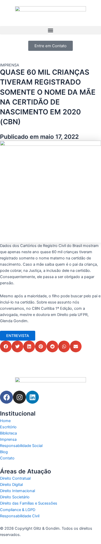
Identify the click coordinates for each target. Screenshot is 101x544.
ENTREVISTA (17, 335)
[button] (50, 30)
